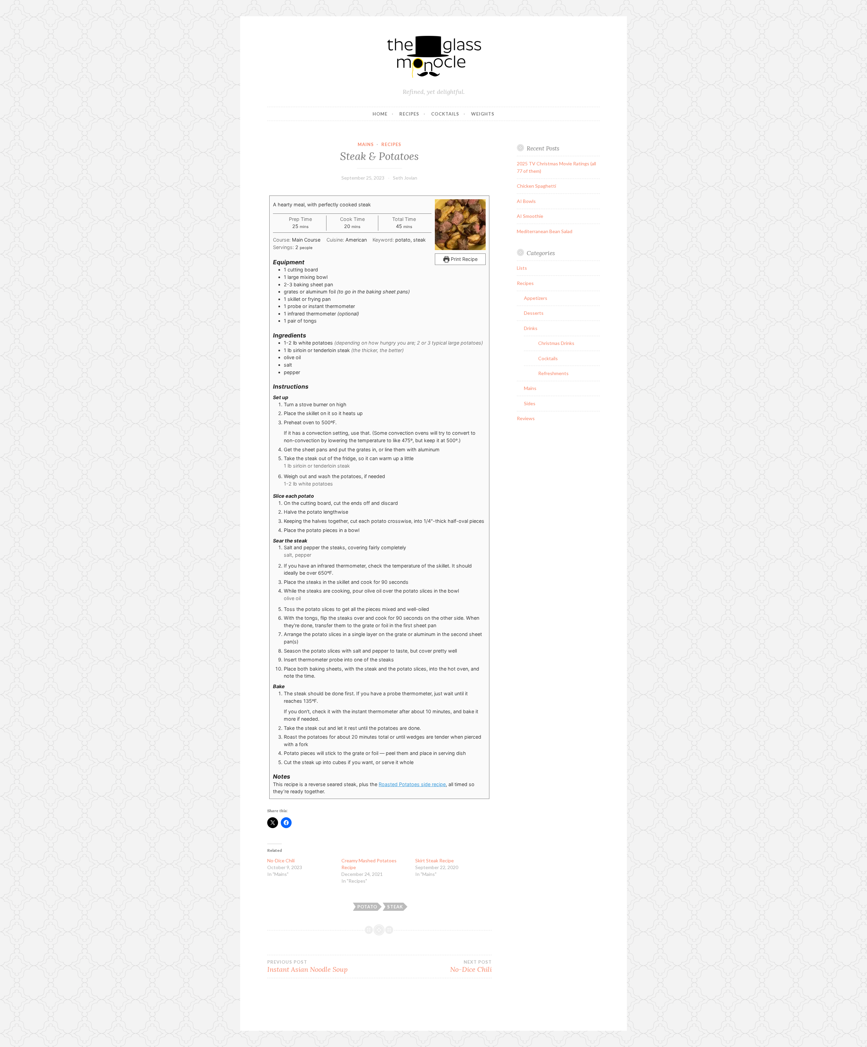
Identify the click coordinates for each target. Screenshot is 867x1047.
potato (367, 906)
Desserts (534, 313)
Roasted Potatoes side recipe (412, 784)
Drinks (530, 328)
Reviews (526, 418)
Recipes (409, 114)
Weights (482, 114)
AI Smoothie (530, 216)
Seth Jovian (405, 178)
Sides (529, 403)
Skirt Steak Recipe (434, 860)
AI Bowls (526, 201)
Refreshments (553, 373)
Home (380, 114)
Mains (366, 144)
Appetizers (535, 298)
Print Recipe (463, 259)
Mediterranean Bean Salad (544, 231)
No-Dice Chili (281, 860)
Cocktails (445, 114)
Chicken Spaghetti (536, 186)
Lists (522, 268)
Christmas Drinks (556, 343)
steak (395, 906)
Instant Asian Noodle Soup (307, 966)
